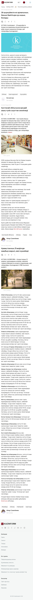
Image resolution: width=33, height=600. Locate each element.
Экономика (4, 546)
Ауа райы (23, 94)
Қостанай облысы (8, 235)
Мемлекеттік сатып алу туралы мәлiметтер (14, 572)
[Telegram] (8, 22)
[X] (15, 22)
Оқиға (3, 537)
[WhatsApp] (5, 22)
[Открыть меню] (30, 2)
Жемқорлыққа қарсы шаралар (10, 569)
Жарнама (3, 588)
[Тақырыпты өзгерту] (25, 2)
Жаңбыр (5, 507)
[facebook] (11, 528)
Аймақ (4, 94)
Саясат (3, 540)
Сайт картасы (5, 581)
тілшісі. (10, 132)
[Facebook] (11, 22)
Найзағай (20, 507)
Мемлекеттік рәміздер (8, 565)
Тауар (25, 235)
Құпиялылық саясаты (7, 562)
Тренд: (3, 6)
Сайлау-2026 (9, 7)
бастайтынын (18, 229)
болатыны (4, 501)
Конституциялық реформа (25, 7)
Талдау (3, 543)
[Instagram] (2, 22)
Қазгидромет (13, 94)
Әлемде (3, 550)
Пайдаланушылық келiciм (8, 559)
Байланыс (4, 584)
